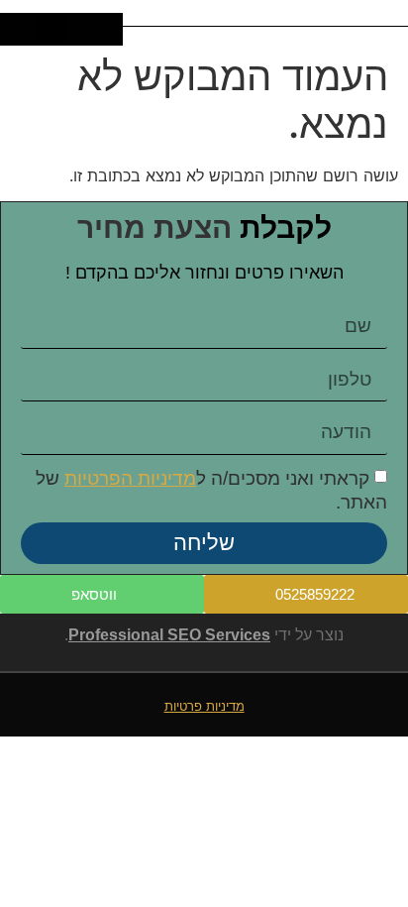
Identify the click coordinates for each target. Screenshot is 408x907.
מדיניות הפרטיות (130, 478)
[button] (51, 29)
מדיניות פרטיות (204, 706)
